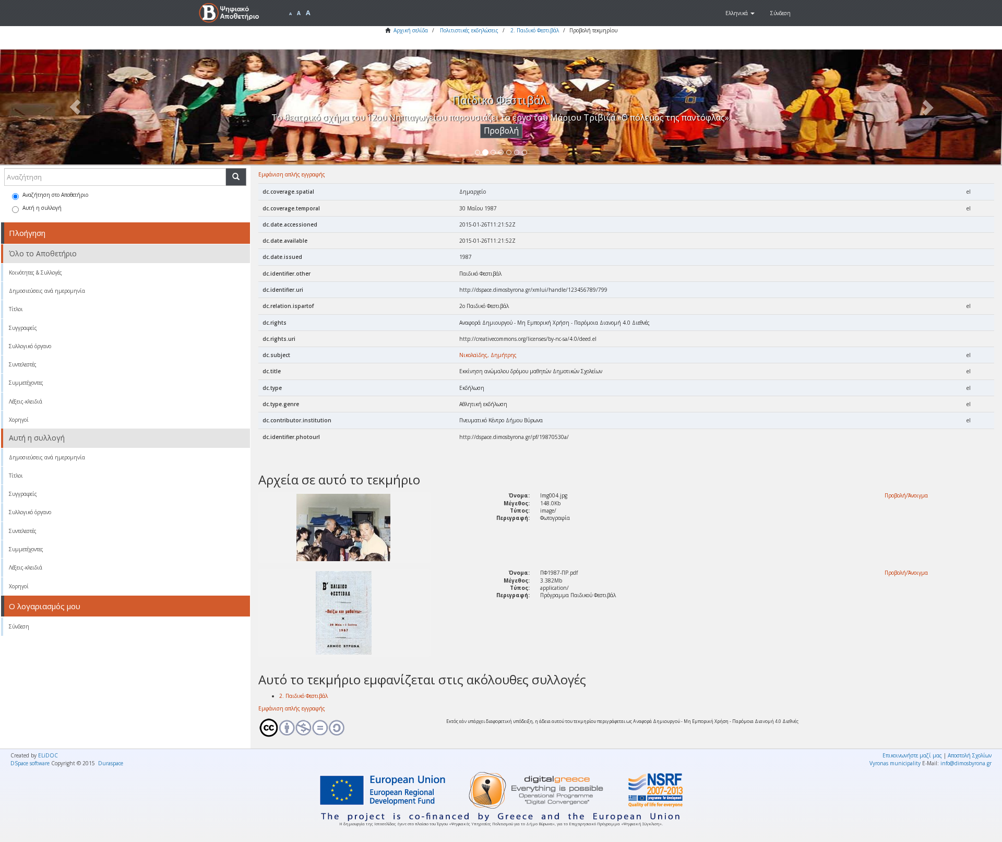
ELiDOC (48, 755)
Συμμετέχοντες (26, 382)
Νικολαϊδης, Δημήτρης (488, 355)
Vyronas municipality (895, 763)
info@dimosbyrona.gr (966, 763)
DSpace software (30, 763)
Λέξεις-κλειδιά (25, 401)
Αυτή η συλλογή (42, 207)
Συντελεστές (23, 364)
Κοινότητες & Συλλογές (35, 272)
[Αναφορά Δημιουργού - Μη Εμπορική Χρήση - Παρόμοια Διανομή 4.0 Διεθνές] (344, 727)
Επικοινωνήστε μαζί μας (912, 755)
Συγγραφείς (23, 327)
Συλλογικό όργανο (30, 346)
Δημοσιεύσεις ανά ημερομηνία (47, 290)
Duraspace (110, 763)
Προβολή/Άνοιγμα (906, 495)
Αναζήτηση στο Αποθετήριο (55, 194)
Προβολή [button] (501, 130)
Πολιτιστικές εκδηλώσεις (469, 30)
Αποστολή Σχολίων (970, 755)
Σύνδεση (19, 626)
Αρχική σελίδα (410, 30)
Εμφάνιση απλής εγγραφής (291, 174)
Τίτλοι (16, 309)
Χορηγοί (19, 419)
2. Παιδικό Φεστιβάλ (534, 30)
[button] (740, 13)
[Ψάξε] (235, 177)
